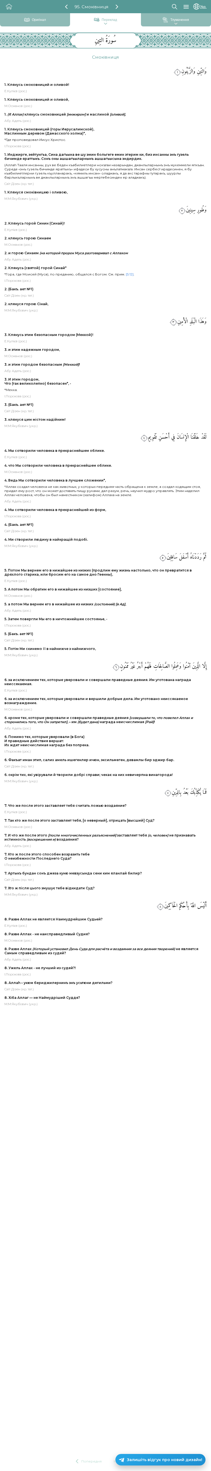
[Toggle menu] (186, 6)
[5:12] (130, 274)
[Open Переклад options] (105, 24)
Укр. (203, 7)
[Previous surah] (66, 7)
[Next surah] (117, 7)
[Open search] (174, 7)
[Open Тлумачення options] (176, 24)
